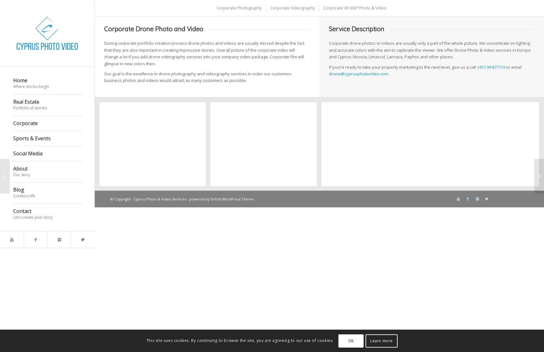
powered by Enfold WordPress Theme (221, 199)
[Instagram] (59, 240)
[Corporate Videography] (5, 176)
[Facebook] (35, 240)
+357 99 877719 (491, 67)
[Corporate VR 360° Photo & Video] (539, 176)
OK (351, 340)
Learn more (381, 340)
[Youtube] (12, 240)
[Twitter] (82, 240)
